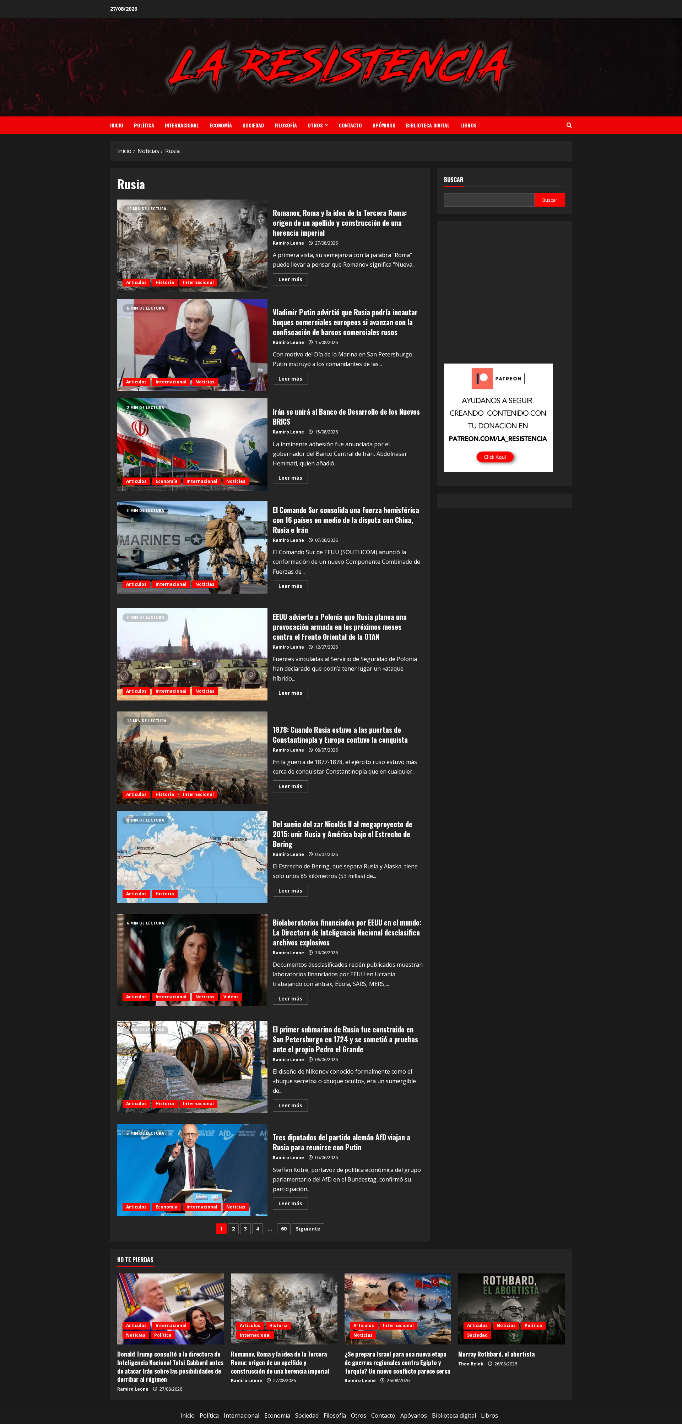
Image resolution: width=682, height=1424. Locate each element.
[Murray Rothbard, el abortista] (511, 1308)
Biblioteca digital (428, 125)
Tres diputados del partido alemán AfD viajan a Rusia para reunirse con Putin (192, 1170)
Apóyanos (384, 125)
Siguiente (308, 1228)
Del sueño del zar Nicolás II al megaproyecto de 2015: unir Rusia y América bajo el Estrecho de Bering (192, 857)
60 (284, 1228)
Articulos (136, 282)
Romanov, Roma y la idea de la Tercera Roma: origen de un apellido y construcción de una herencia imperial (192, 246)
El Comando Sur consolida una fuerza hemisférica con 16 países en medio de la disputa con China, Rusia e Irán (192, 547)
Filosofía (286, 125)
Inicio (116, 125)
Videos (231, 997)
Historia (165, 282)
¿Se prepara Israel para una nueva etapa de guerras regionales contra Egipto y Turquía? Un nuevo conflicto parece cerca (397, 1362)
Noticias (205, 382)
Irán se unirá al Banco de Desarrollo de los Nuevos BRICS (192, 444)
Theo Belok (470, 1364)
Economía (221, 125)
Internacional (182, 125)
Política (144, 125)
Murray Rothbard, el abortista (496, 1353)
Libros (468, 125)
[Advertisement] (504, 297)
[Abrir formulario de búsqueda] (569, 125)
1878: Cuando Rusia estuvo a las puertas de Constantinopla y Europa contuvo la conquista (192, 757)
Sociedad (253, 125)
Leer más (293, 280)
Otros (315, 125)
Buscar (454, 180)
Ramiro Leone (288, 243)
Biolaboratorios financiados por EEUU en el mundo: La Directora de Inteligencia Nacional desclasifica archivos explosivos (192, 960)
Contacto (350, 125)
